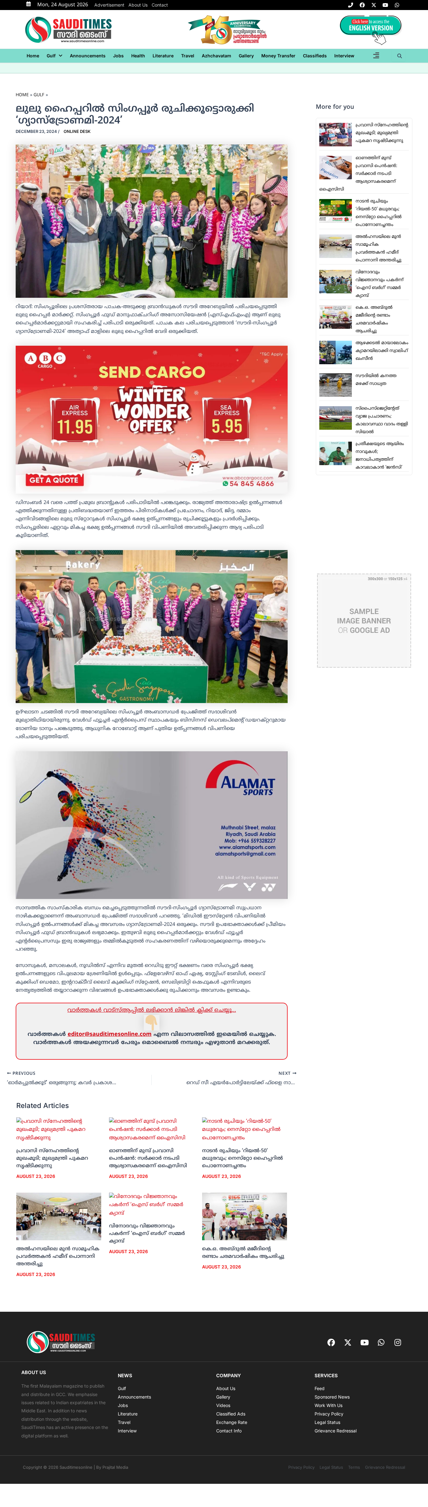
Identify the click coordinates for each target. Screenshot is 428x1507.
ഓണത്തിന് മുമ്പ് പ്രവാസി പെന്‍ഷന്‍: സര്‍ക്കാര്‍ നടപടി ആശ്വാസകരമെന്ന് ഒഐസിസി (148, 1158)
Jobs (118, 55)
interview (344, 55)
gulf (51, 55)
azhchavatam (216, 55)
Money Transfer (278, 55)
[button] (54, 56)
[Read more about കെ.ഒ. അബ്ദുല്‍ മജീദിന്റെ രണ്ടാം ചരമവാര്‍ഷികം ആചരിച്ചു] (244, 1217)
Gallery (246, 55)
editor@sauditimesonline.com (110, 1034)
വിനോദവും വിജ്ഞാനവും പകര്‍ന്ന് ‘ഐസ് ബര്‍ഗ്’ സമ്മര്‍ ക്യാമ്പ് (147, 1233)
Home (33, 55)
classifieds (315, 55)
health (138, 55)
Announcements (88, 55)
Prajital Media (115, 1467)
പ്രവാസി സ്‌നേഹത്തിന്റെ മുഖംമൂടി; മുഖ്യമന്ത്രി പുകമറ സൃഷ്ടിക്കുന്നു (52, 1158)
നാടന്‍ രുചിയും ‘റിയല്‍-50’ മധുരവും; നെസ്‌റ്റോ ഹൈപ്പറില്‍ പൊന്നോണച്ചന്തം (242, 1158)
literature (163, 55)
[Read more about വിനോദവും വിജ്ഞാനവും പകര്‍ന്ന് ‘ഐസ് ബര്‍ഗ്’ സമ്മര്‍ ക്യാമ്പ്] (151, 1205)
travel (187, 55)
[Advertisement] (364, 524)
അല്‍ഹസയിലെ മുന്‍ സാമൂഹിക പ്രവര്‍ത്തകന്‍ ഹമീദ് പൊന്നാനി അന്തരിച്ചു (57, 1256)
